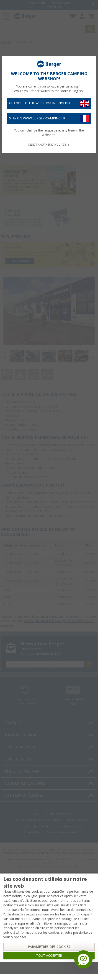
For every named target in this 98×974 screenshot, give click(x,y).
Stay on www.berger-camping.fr (37, 118)
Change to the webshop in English (39, 103)
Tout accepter (49, 955)
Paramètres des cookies (49, 946)
